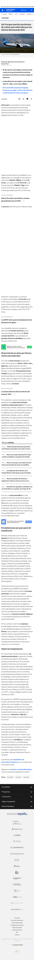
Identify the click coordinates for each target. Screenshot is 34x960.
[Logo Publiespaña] (17, 903)
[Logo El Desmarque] (17, 847)
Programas (6, 792)
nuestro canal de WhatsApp (20, 769)
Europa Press (5, 63)
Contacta (17, 934)
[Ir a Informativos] (10, 10)
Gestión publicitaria (17, 930)
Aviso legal (17, 918)
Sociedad (22, 14)
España (11, 14)
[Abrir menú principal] (31, 10)
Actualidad (10, 777)
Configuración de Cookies (17, 925)
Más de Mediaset (8, 806)
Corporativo (6, 797)
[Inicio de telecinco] (2, 10)
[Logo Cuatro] (17, 835)
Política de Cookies (17, 927)
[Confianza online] (17, 953)
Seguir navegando (8, 801)
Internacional (30, 14)
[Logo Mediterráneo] (17, 909)
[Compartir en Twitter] (23, 99)
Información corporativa (17, 920)
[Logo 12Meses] (17, 891)
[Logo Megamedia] (18, 945)
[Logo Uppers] (17, 878)
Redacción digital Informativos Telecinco (12, 61)
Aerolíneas (26, 777)
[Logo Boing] (17, 860)
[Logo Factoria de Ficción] (17, 854)
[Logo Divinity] (17, 841)
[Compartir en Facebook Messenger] (27, 99)
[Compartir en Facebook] (31, 99)
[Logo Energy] (17, 866)
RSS (17, 932)
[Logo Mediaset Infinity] (17, 823)
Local (15, 14)
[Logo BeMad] (17, 872)
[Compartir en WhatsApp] (19, 99)
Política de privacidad (17, 922)
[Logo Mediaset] (17, 815)
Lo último (4, 14)
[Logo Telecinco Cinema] (17, 884)
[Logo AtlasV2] (17, 897)
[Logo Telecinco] (17, 829)
